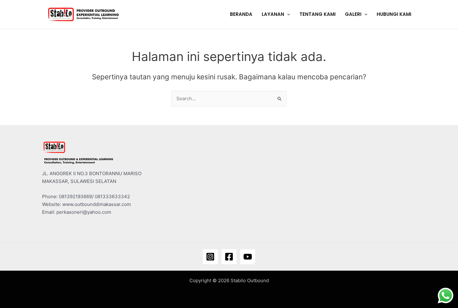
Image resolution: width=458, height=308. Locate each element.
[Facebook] (229, 256)
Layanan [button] (273, 14)
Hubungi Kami (394, 14)
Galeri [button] (353, 14)
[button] (287, 14)
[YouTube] (247, 256)
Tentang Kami (317, 14)
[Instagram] (210, 256)
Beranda (241, 14)
